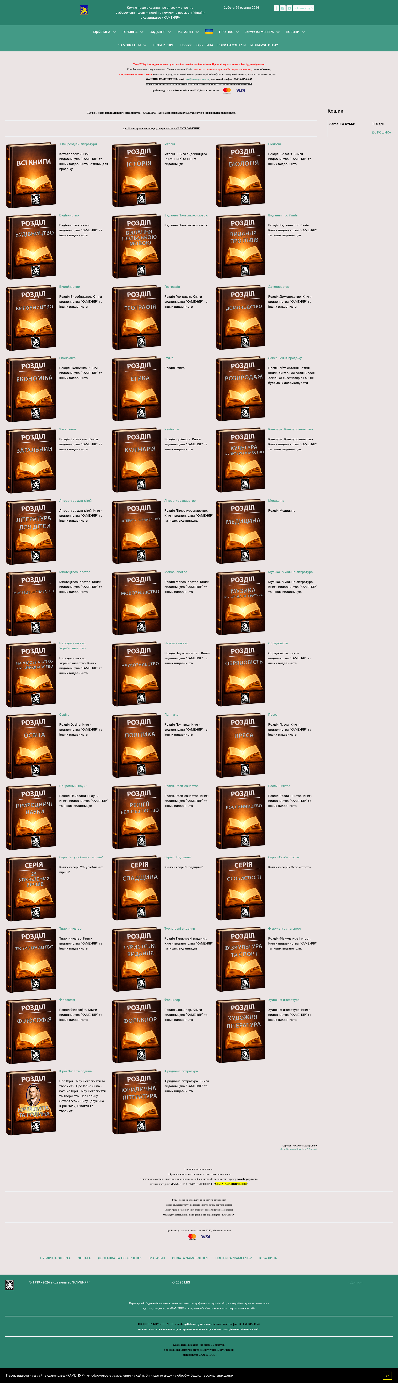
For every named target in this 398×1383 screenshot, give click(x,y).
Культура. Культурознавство (290, 429)
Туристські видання (179, 928)
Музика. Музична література (290, 572)
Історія (169, 144)
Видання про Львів (283, 215)
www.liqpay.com (246, 1178)
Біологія (274, 144)
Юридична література (181, 1071)
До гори (356, 1282)
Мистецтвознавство (74, 572)
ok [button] (387, 1375)
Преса (273, 714)
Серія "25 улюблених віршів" (81, 857)
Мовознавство (175, 572)
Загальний (67, 429)
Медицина (276, 501)
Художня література (284, 1000)
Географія (172, 287)
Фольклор (172, 1000)
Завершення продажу (285, 358)
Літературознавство (180, 501)
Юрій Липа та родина (75, 1071)
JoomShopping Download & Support (298, 1149)
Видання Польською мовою (186, 215)
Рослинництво (279, 786)
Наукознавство (176, 643)
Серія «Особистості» (284, 857)
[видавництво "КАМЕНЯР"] (84, 10)
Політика (171, 714)
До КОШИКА (381, 132)
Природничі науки (73, 786)
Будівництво (69, 215)
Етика (169, 358)
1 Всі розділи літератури (78, 144)
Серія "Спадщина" (178, 857)
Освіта (64, 714)
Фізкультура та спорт (284, 928)
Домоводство (279, 287)
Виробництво (69, 287)
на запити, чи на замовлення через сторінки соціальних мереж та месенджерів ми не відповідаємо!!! (199, 84)
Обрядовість (278, 643)
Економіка (67, 358)
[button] (235, 1376)
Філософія (67, 1000)
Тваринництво (70, 928)
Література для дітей (75, 501)
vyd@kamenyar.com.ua (197, 79)
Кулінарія (171, 429)
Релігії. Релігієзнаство (181, 786)
